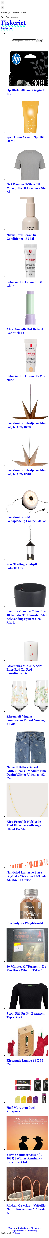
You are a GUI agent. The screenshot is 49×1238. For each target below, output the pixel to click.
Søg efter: (5, 17)
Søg (40, 41)
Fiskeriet (16, 1233)
